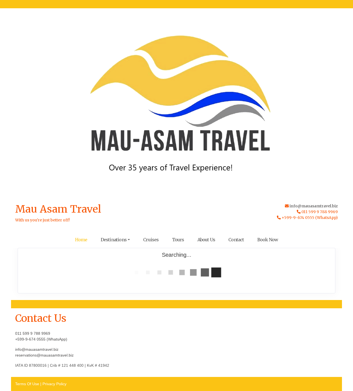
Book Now (267, 239)
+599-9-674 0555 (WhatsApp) (41, 339)
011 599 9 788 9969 (32, 333)
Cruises (151, 239)
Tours (178, 239)
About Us (206, 239)
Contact (236, 239)
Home (81, 239)
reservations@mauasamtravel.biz (44, 355)
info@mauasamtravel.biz (314, 205)
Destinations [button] (114, 239)
